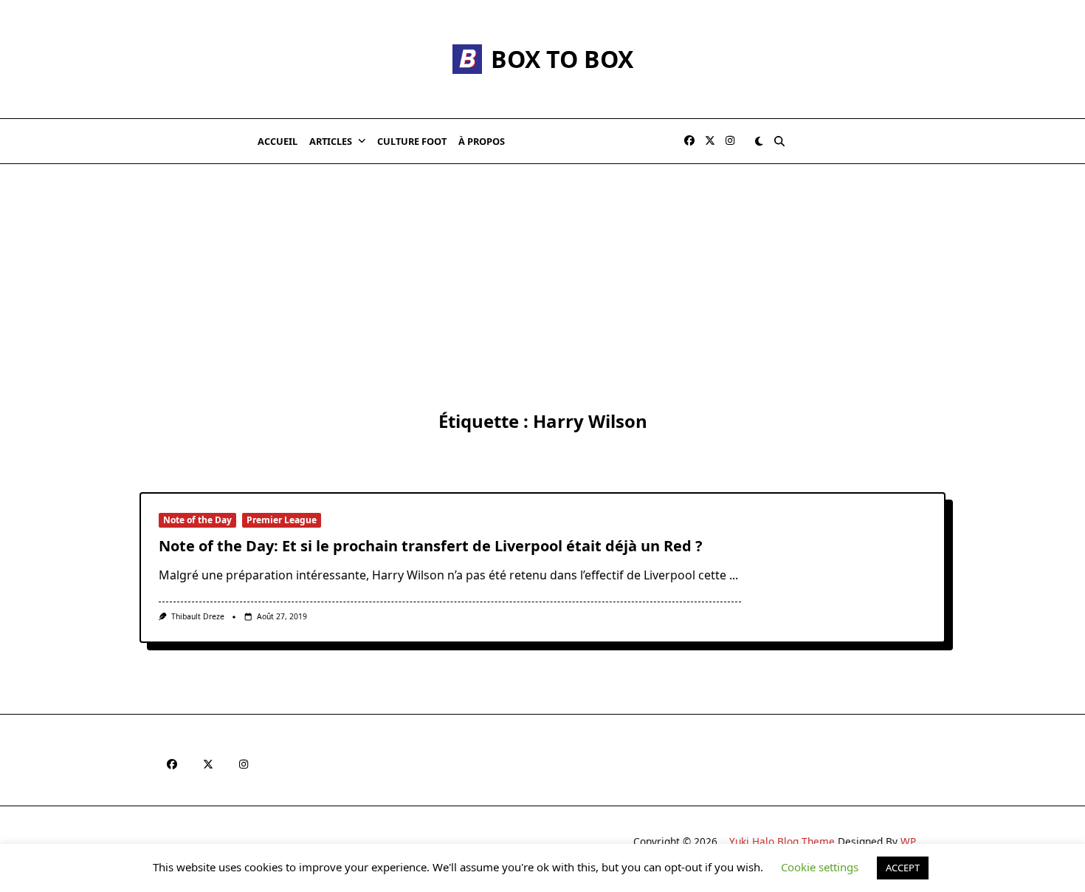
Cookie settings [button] (819, 866)
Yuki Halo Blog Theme (782, 841)
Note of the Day (197, 520)
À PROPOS (481, 141)
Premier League (282, 520)
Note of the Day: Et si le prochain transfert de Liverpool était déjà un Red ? (431, 546)
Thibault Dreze (197, 616)
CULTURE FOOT (412, 141)
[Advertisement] (542, 274)
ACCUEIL (277, 141)
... (733, 575)
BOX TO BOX (562, 59)
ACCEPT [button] (903, 867)
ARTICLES (330, 141)
